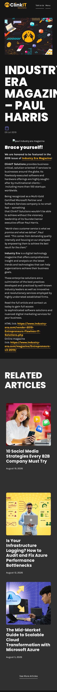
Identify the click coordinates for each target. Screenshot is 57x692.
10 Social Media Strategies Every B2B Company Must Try (28, 456)
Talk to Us (40, 5)
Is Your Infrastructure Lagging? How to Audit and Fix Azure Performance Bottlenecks (27, 553)
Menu (48, 5)
